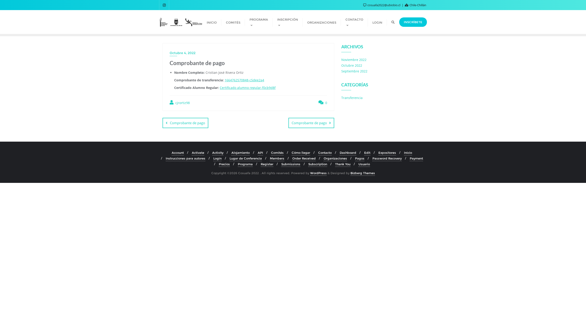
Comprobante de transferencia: (199, 80)
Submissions (290, 164)
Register (267, 164)
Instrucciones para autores (185, 158)
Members (277, 158)
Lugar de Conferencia (246, 158)
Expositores (387, 152)
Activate (198, 152)
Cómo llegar (301, 152)
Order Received (304, 158)
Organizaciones (335, 158)
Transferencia (352, 98)
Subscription (317, 164)
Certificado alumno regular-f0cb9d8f (248, 87)
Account (178, 152)
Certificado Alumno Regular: (196, 87)
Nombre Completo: (189, 72)
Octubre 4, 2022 (182, 53)
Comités (277, 152)
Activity (217, 152)
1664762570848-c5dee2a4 (244, 80)
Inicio (408, 152)
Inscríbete (413, 22)
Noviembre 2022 (353, 60)
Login (217, 158)
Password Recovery (387, 158)
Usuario (364, 164)
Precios (224, 164)
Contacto (325, 152)
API (260, 152)
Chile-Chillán (417, 5)
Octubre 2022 (351, 65)
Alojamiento (240, 152)
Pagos (359, 158)
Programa (245, 164)
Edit (367, 152)
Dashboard (348, 152)
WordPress (318, 173)
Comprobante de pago (187, 123)
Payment (416, 158)
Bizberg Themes (362, 173)
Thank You (342, 164)
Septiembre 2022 (354, 71)
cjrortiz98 (182, 103)
